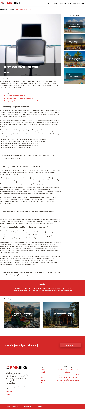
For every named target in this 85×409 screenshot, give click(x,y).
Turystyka (72, 3)
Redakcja (9, 391)
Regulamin (40, 406)
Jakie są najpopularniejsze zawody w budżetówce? (18, 98)
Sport (50, 3)
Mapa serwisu (27, 406)
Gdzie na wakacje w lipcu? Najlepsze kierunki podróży (74, 76)
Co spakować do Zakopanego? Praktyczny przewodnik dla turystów (62, 315)
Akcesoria (42, 369)
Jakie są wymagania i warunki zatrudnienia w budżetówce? (21, 101)
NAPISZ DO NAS (70, 345)
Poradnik (80, 3)
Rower (56, 3)
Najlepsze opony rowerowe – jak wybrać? (68, 375)
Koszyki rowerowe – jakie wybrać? (68, 377)
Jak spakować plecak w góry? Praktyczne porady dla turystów (23, 315)
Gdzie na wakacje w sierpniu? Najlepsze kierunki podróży (74, 59)
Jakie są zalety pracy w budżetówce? (14, 96)
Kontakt (8, 395)
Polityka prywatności (12, 406)
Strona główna (4, 9)
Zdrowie (63, 3)
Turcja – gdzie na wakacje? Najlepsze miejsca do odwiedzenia (74, 25)
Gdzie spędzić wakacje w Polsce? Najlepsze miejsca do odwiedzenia (74, 42)
